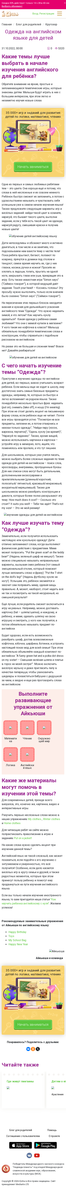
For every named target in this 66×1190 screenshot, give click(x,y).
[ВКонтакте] (28, 1049)
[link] (7, 24)
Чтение (27, 738)
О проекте (54, 1136)
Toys (11, 936)
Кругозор (51, 24)
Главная (7, 24)
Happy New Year (18, 944)
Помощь (52, 1130)
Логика (10, 765)
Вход (35, 13)
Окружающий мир (44, 740)
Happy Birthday (17, 932)
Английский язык (27, 767)
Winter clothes (51, 819)
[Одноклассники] (33, 1049)
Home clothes (12, 823)
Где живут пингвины (20, 1081)
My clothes (34, 819)
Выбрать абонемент (12, 6)
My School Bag (17, 940)
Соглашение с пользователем (23, 1136)
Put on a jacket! (23, 838)
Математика (10, 740)
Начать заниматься (33, 167)
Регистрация (46, 13)
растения (58, 1094)
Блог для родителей (28, 24)
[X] (38, 1049)
